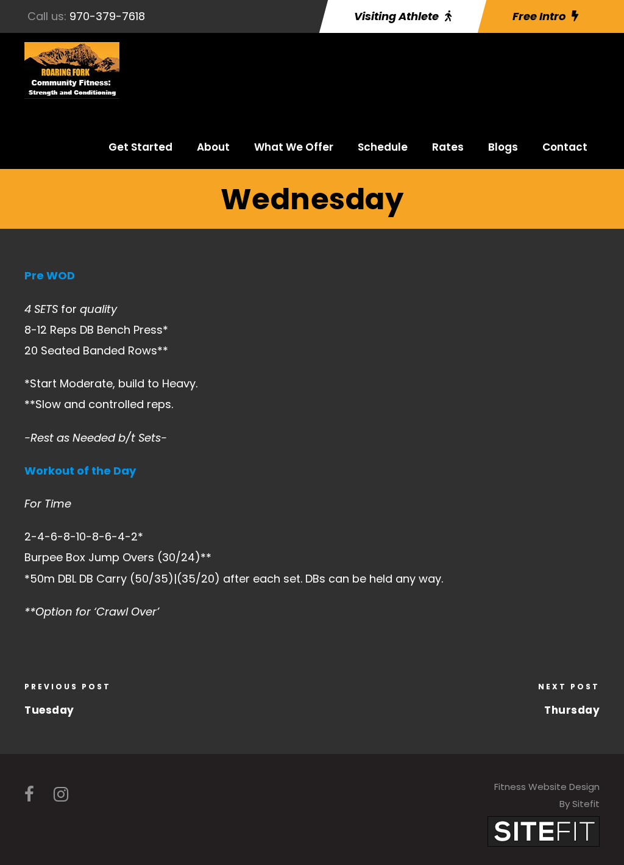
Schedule (383, 147)
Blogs (503, 147)
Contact (564, 147)
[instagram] (61, 794)
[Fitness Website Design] (544, 830)
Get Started (140, 147)
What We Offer (293, 147)
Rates (448, 147)
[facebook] (29, 794)
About (213, 147)
